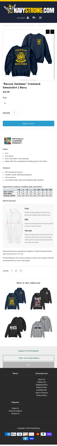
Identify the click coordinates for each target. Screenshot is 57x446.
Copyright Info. (41, 390)
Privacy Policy (41, 395)
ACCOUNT (21, 18)
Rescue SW (15, 25)
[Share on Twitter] (16, 271)
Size (5, 98)
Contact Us (15, 414)
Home (5, 25)
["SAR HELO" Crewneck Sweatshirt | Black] (15, 339)
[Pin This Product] (20, 271)
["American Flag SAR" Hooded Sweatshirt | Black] (41, 311)
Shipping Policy (41, 385)
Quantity (6, 113)
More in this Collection (28, 283)
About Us (41, 379)
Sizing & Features (15, 411)
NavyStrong (35, 428)
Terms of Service (41, 393)
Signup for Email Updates (28, 351)
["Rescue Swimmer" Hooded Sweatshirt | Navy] (15, 311)
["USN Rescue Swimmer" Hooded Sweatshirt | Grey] (41, 339)
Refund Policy (41, 387)
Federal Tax (41, 382)
